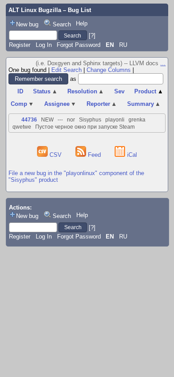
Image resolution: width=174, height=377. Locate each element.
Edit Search (66, 70)
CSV (55, 154)
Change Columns (109, 70)
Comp (22, 104)
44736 (29, 120)
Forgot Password (78, 45)
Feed (94, 154)
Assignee (60, 104)
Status (45, 91)
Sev (119, 91)
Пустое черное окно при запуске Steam (85, 127)
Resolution (85, 91)
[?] (92, 35)
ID (20, 91)
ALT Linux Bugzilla (34, 10)
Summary (144, 104)
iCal (131, 154)
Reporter (102, 104)
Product (148, 91)
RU (123, 45)
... (163, 63)
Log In (44, 45)
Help (81, 23)
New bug (27, 24)
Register (19, 45)
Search (62, 24)
